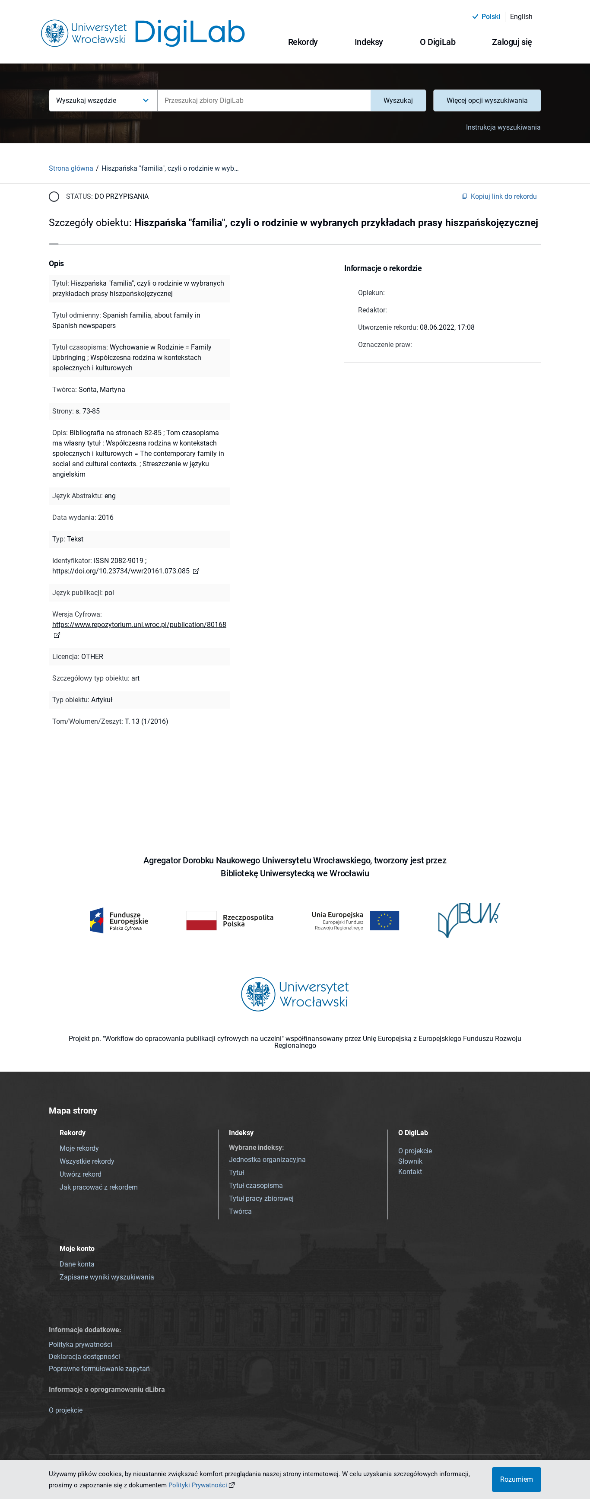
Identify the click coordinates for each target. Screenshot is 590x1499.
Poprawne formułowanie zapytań (99, 1369)
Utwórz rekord (81, 1174)
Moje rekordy (79, 1148)
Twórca (240, 1211)
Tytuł (236, 1172)
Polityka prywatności (80, 1344)
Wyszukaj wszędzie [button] (86, 100)
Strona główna (71, 168)
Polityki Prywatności (197, 1485)
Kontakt (410, 1172)
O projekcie (415, 1151)
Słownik (410, 1161)
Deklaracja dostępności (84, 1357)
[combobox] (264, 100)
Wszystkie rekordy (87, 1161)
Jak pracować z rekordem (99, 1187)
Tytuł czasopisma (256, 1185)
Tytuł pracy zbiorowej (261, 1198)
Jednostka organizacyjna (267, 1159)
